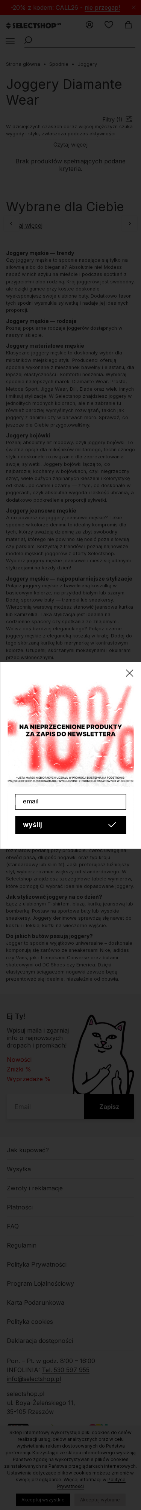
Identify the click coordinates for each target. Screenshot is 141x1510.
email (31, 801)
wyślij (32, 824)
